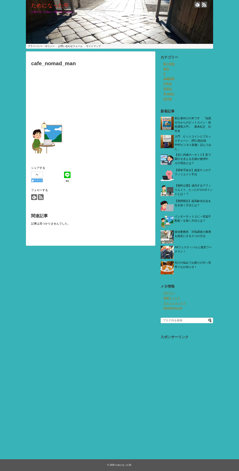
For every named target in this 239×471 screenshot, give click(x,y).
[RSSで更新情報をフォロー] (204, 5)
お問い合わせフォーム (70, 46)
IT (164, 73)
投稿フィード (171, 298)
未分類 (167, 98)
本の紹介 (169, 93)
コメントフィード (174, 303)
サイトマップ (93, 46)
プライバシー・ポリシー (41, 46)
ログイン (169, 293)
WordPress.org (172, 308)
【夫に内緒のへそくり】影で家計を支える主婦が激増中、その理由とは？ (193, 159)
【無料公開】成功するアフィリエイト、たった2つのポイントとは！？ (194, 189)
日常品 (167, 83)
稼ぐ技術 (169, 63)
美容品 (167, 88)
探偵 (166, 68)
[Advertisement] (90, 94)
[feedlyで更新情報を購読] (197, 5)
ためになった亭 (50, 5)
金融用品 (169, 78)
